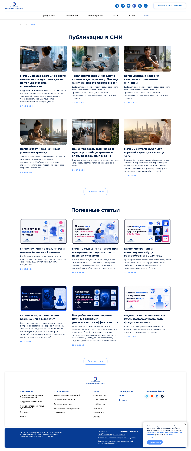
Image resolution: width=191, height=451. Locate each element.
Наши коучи (99, 404)
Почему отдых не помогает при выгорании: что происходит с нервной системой (95, 252)
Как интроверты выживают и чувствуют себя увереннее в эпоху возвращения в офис (93, 152)
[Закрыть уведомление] (185, 424)
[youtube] (128, 6)
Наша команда (100, 400)
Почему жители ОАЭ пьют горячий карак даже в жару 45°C (144, 152)
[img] (151, 396)
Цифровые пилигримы (31, 401)
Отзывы (116, 15)
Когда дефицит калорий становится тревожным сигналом (141, 79)
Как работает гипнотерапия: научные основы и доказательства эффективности (95, 319)
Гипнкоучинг (126, 391)
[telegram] (117, 6)
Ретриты (24, 412)
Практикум (59, 412)
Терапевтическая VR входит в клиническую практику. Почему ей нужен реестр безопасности (95, 79)
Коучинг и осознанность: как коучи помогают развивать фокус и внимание (144, 319)
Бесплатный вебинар (64, 400)
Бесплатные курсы (63, 404)
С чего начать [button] (71, 15)
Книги (23, 416)
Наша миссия (99, 395)
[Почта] (140, 6)
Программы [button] (48, 15)
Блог (147, 15)
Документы (98, 412)
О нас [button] (132, 15)
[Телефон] (146, 6)
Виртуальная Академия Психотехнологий (31, 396)
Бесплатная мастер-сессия (67, 408)
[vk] (123, 6)
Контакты (97, 408)
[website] (134, 6)
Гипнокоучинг (95, 15)
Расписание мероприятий (67, 395)
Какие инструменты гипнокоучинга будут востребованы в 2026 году (143, 252)
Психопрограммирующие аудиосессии (33, 407)
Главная (23, 24)
